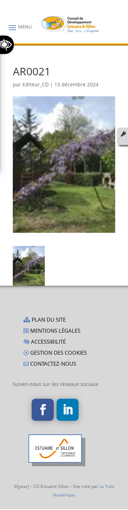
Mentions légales (54, 331)
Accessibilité (48, 342)
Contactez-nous (52, 364)
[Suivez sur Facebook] (43, 410)
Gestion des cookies (58, 353)
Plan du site (48, 320)
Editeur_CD (35, 84)
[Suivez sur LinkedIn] (68, 410)
